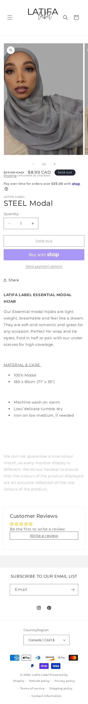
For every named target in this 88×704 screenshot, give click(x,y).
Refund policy (39, 681)
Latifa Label (40, 674)
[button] (9, 17)
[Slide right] (54, 164)
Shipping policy (61, 688)
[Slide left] (33, 164)
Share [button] (14, 280)
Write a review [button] (44, 535)
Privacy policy (65, 681)
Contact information (46, 696)
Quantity (11, 214)
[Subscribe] (72, 589)
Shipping (10, 175)
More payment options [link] (44, 266)
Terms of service (32, 688)
